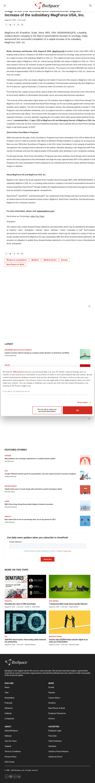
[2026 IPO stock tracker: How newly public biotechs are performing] (25, 622)
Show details (82, 402)
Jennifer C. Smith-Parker (32, 607)
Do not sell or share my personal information (47, 410)
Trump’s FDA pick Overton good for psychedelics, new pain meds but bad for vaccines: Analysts (40, 474)
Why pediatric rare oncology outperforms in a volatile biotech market (30, 458)
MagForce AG (58, 51)
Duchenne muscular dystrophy (18, 350)
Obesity (8, 516)
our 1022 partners (17, 372)
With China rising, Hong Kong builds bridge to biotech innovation (29, 504)
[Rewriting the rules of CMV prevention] (25, 586)
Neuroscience (11, 486)
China (7, 501)
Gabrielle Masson (30, 644)
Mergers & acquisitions (16, 260)
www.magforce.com (45, 211)
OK (77, 410)
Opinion (8, 456)
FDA (6, 471)
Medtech (35, 260)
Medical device (50, 260)
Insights (8, 601)
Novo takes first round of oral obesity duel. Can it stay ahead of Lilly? (30, 519)
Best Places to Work (15, 265)
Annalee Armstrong (11, 507)
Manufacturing (55, 636)
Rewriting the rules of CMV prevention (20, 604)
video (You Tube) (37, 216)
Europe (64, 260)
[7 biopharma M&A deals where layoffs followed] (69, 586)
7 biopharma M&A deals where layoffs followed (68, 604)
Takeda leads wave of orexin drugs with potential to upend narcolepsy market (33, 489)
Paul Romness (9, 461)
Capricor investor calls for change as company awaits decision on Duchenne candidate (37, 353)
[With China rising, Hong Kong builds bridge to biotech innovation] (85, 505)
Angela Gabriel (73, 607)
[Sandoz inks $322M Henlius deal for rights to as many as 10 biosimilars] (69, 622)
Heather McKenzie (10, 355)
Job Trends (54, 601)
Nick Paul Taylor (10, 492)
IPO (6, 636)
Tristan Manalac (10, 522)
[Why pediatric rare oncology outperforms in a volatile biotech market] (85, 460)
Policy (7, 365)
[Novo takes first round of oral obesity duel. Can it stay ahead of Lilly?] (85, 521)
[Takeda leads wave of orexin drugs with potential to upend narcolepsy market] (85, 490)
